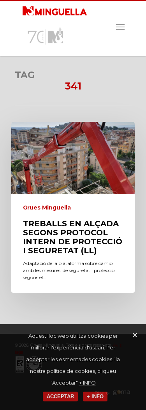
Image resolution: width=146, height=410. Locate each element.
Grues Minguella (47, 207)
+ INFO (87, 383)
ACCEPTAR (60, 396)
